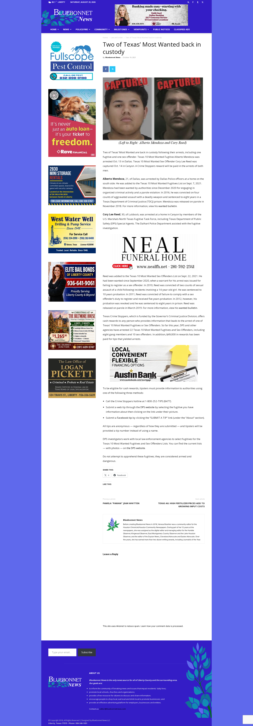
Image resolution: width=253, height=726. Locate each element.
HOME (53, 29)
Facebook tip (124, 417)
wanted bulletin (167, 206)
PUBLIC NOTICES (161, 29)
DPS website (147, 407)
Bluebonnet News (112, 57)
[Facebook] (193, 2)
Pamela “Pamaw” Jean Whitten (121, 503)
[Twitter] (202, 2)
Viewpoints (140, 29)
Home (105, 37)
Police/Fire (82, 29)
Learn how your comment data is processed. (162, 626)
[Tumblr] (197, 2)
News (66, 29)
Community (100, 29)
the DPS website (136, 448)
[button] (188, 2)
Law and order (117, 37)
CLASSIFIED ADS (182, 29)
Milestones (120, 29)
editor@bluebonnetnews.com (112, 709)
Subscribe (86, 652)
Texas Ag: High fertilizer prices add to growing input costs (181, 505)
